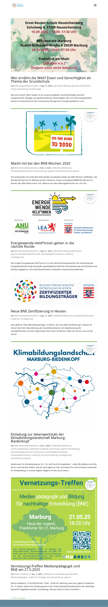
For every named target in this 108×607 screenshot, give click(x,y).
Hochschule (54, 449)
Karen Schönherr (22, 574)
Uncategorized (17, 257)
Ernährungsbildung (19, 89)
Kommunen (39, 452)
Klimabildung (74, 449)
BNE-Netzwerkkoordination (26, 86)
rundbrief (68, 254)
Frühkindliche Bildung (38, 449)
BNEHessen (85, 86)
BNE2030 (75, 86)
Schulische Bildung (49, 455)
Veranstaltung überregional (67, 171)
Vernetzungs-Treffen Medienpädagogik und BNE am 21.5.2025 (45, 568)
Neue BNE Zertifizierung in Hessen (38, 311)
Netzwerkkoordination (84, 315)
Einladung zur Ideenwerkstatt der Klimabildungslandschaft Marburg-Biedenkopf (38, 437)
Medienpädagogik (19, 577)
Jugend (14, 254)
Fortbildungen (35, 89)
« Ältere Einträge (18, 598)
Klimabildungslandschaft (22, 171)
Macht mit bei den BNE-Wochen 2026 (40, 163)
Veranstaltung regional (44, 171)
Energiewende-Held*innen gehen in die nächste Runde (42, 245)
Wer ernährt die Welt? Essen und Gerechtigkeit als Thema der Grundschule (51, 79)
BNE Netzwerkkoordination (26, 168)
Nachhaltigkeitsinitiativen (52, 254)
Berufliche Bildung (62, 86)
